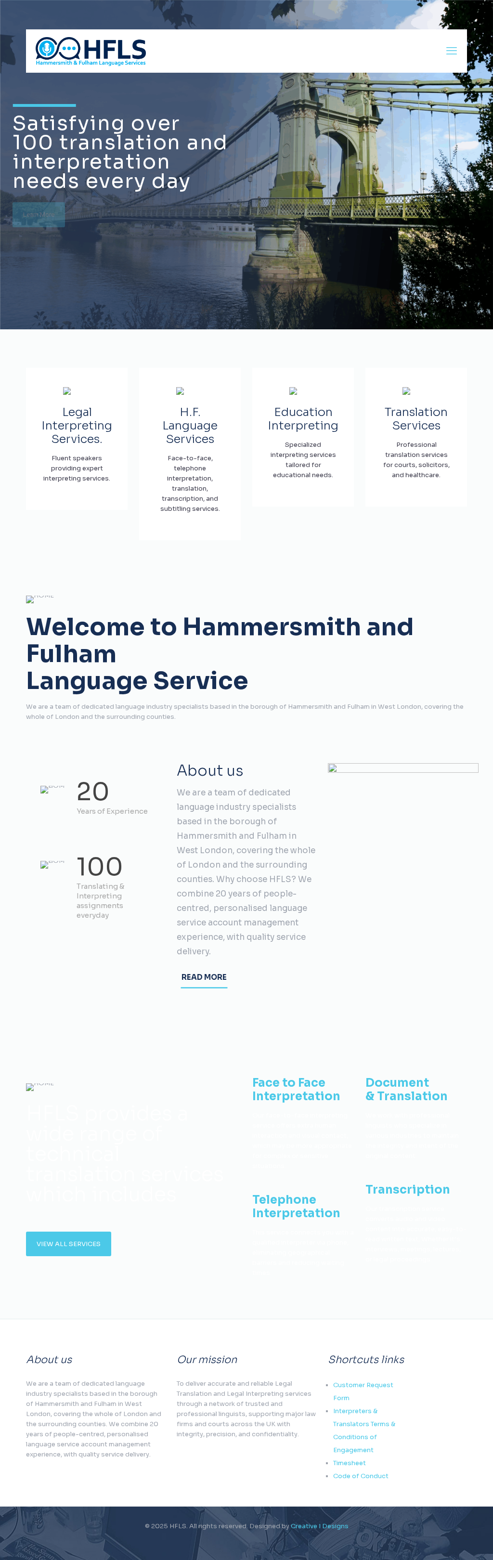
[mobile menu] (451, 51)
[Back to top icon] (447, 1540)
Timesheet (349, 1463)
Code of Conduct (361, 1476)
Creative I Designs (320, 1526)
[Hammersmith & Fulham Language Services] (91, 51)
